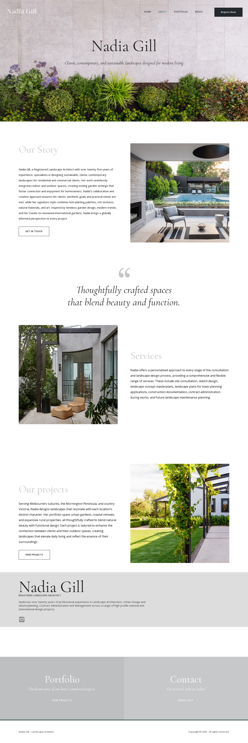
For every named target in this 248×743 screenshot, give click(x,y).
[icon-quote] (124, 272)
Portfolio (181, 11)
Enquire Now (228, 12)
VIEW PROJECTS (34, 554)
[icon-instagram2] (22, 619)
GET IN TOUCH (33, 231)
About (162, 11)
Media (199, 11)
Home (147, 11)
